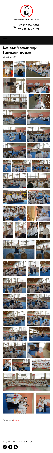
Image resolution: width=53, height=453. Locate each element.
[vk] (5, 447)
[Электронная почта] (16, 447)
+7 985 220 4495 (29, 28)
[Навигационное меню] (5, 40)
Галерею (16, 420)
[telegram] (10, 447)
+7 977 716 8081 (29, 25)
